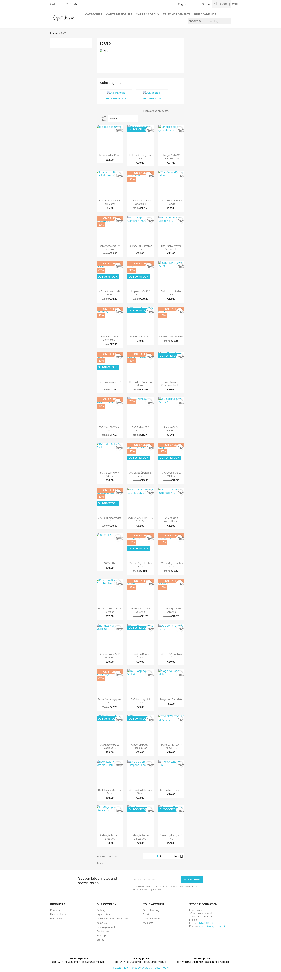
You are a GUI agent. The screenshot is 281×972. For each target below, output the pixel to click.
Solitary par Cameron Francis (140, 247)
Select (122, 118)
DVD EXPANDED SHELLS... (140, 429)
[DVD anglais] (152, 92)
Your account (153, 904)
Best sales (56, 918)
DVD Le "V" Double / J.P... (171, 655)
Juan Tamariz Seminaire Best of (171, 383)
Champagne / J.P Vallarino (171, 610)
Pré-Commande (205, 14)
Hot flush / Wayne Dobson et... (171, 247)
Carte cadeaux (147, 14)
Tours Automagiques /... (109, 701)
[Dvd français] (116, 92)
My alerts (148, 922)
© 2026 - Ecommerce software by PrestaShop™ (141, 967)
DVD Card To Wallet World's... (109, 429)
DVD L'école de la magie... (171, 474)
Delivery (101, 910)
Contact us (103, 931)
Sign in (146, 914)
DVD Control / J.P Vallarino (140, 610)
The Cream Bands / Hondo (171, 202)
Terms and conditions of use (112, 918)
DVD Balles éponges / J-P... (140, 474)
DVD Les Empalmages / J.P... (109, 519)
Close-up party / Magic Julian (140, 746)
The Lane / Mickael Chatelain (140, 202)
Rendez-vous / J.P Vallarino (110, 655)
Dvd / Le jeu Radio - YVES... (171, 293)
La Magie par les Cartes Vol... (140, 837)
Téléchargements (177, 14)
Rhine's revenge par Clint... (140, 157)
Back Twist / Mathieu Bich (109, 791)
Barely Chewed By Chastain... (110, 247)
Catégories (93, 14)
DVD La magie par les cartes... (140, 565)
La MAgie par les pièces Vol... (109, 837)
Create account (152, 918)
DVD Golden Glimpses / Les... (140, 791)
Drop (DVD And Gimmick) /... (109, 338)
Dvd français (116, 98)
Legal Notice (103, 914)
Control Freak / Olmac (171, 336)
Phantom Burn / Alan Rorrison (109, 610)
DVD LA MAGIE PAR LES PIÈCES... (140, 519)
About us (102, 922)
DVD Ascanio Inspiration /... (171, 519)
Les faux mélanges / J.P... (109, 383)
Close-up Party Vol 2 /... (171, 837)
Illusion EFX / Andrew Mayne (140, 383)
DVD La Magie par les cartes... (171, 565)
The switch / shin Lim (171, 790)
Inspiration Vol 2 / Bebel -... (140, 293)
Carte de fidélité (119, 14)
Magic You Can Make (171, 699)
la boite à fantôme (109, 155)
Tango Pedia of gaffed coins (171, 157)
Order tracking (151, 910)
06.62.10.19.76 (68, 4)
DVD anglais (152, 98)
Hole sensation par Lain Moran (109, 202)
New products (58, 914)
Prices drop (56, 910)
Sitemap (101, 935)
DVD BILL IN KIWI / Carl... (109, 474)
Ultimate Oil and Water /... (171, 429)
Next (178, 856)
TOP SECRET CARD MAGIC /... (171, 746)
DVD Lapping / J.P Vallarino (140, 701)
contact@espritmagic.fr (212, 926)
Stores (100, 939)
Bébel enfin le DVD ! (140, 336)
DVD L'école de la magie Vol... (109, 746)
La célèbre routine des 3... (140, 655)
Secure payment (106, 927)
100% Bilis (109, 563)
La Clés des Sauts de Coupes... (109, 293)
